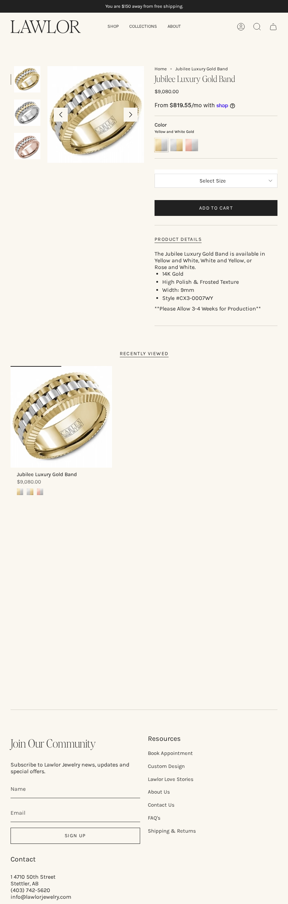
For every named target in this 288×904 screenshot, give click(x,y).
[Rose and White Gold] (40, 491)
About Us (159, 792)
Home (161, 68)
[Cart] (273, 27)
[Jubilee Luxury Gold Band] (61, 417)
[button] (113, 26)
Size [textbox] (216, 170)
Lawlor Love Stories (171, 779)
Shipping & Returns (172, 831)
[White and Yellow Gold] (30, 491)
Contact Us (161, 805)
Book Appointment (170, 753)
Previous (61, 115)
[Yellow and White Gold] (20, 491)
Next (131, 115)
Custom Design (166, 766)
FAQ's (154, 818)
